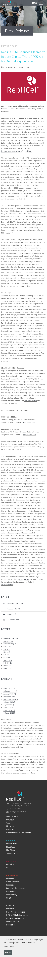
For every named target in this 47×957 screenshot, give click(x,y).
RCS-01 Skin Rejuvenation (17, 915)
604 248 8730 (15, 808)
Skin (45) (7, 649)
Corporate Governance (15, 888)
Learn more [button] (9, 946)
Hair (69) (7, 652)
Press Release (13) (11, 638)
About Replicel (12, 816)
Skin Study (10, 846)
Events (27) (12, 614)
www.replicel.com (30, 400)
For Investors (12, 875)
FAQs (8, 897)
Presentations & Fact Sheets (18, 832)
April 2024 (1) (9, 707)
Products (10, 905)
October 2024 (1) (10, 702)
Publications (11, 891)
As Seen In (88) (13, 619)
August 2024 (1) (9, 705)
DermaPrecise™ (12, 921)
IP (7, 867)
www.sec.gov (24, 579)
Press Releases (12, 881)
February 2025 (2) (10, 691)
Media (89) (8, 665)
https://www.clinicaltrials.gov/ (12, 151)
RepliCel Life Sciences (7, 3)
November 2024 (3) (11, 699)
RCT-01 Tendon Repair (15, 911)
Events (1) (7, 668)
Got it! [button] (8, 952)
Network (10, 826)
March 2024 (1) (9, 710)
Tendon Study (12, 853)
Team (8, 822)
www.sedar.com (7, 584)
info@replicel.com (18, 811)
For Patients (11, 840)
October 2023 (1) (10, 713)
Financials (10, 884)
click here (28, 151)
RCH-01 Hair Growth (15, 918)
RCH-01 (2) (8, 663)
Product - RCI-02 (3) (15, 609)
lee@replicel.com (29, 434)
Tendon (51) (8, 660)
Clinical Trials (11, 843)
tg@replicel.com (29, 422)
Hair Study (10, 849)
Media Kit (10, 829)
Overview (10, 819)
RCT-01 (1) (7, 657)
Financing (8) (8, 641)
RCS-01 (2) (8, 654)
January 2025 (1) (10, 694)
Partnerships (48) (10, 643)
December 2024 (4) (11, 696)
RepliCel (15, 796)
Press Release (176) (15, 603)
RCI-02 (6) (7, 646)
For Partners (11, 861)
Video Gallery (11, 894)
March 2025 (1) (9, 688)
